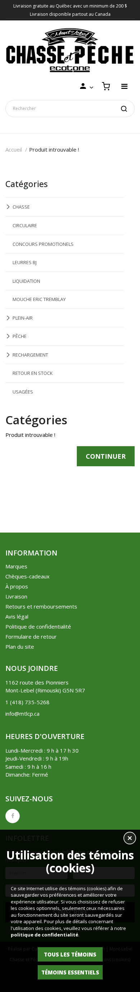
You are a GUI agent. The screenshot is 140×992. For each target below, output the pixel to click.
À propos (16, 586)
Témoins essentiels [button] (70, 972)
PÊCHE (20, 336)
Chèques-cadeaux (27, 576)
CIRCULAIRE (25, 225)
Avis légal (16, 616)
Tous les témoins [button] (70, 954)
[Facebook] (12, 816)
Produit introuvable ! (54, 149)
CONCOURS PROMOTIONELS (43, 244)
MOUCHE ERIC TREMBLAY (39, 299)
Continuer (106, 456)
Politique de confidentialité (38, 626)
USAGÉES (23, 391)
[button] (129, 838)
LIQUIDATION (26, 281)
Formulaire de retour (31, 636)
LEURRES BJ (25, 262)
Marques (16, 566)
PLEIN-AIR (23, 318)
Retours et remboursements (41, 606)
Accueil (13, 149)
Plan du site (19, 646)
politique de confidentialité (44, 934)
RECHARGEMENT (30, 355)
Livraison (16, 596)
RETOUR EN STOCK (33, 373)
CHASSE (21, 207)
